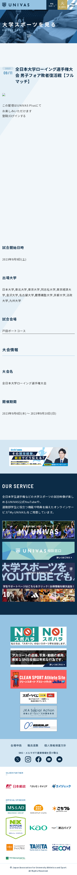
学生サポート (52, 5)
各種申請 (16, 745)
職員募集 (32, 745)
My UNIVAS (62, 7)
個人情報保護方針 (55, 745)
